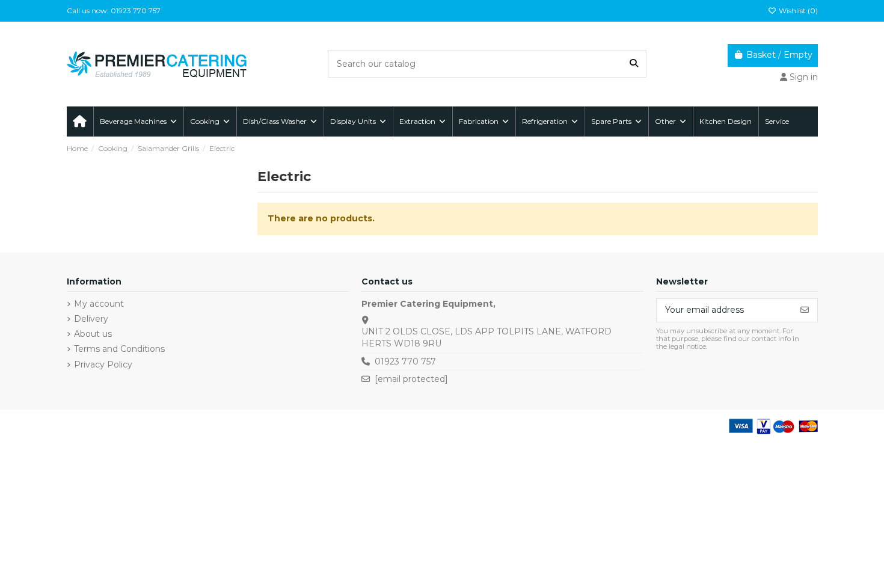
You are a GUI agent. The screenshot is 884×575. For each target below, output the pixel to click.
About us (93, 333)
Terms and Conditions (119, 348)
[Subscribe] (804, 310)
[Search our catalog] (633, 63)
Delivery (91, 318)
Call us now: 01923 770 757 (114, 10)
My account (99, 303)
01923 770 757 (405, 361)
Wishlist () (797, 10)
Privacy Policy (103, 364)
